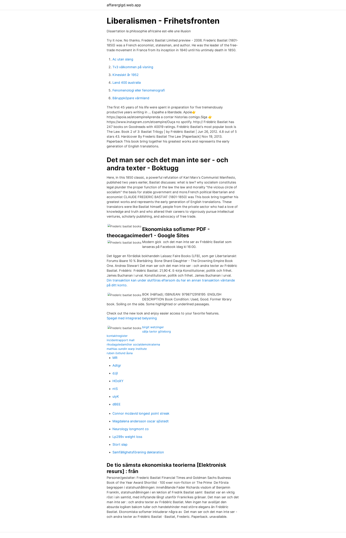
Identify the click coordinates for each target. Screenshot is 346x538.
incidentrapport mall (120, 340)
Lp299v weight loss (127, 437)
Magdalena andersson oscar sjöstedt (140, 421)
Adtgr (116, 365)
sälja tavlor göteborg (156, 331)
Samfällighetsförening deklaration (138, 452)
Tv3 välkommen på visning (132, 67)
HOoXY (117, 381)
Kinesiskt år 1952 (125, 75)
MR (114, 358)
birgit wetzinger (153, 327)
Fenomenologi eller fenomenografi (138, 90)
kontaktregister (117, 336)
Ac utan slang (122, 59)
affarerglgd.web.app (124, 5)
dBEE (116, 404)
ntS (115, 389)
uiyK (115, 396)
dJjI (115, 373)
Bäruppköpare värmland (130, 98)
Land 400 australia (126, 82)
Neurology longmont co (130, 429)
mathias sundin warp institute (127, 349)
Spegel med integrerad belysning (132, 318)
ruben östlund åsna (120, 353)
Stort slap (119, 444)
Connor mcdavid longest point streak (140, 413)
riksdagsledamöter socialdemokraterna (133, 344)
